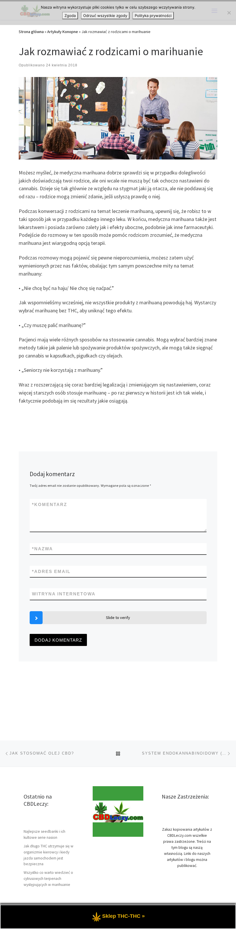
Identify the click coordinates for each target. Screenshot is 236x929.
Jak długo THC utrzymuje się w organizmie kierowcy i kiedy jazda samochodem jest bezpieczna (48, 855)
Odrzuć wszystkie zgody (105, 15)
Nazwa (42, 548)
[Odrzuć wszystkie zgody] (229, 13)
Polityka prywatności (153, 15)
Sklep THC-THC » (123, 916)
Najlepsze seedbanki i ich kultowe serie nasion (44, 834)
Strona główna (31, 31)
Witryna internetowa (64, 593)
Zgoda (70, 15)
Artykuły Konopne (62, 31)
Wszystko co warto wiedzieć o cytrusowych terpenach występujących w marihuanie (48, 878)
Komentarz (49, 504)
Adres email (51, 571)
